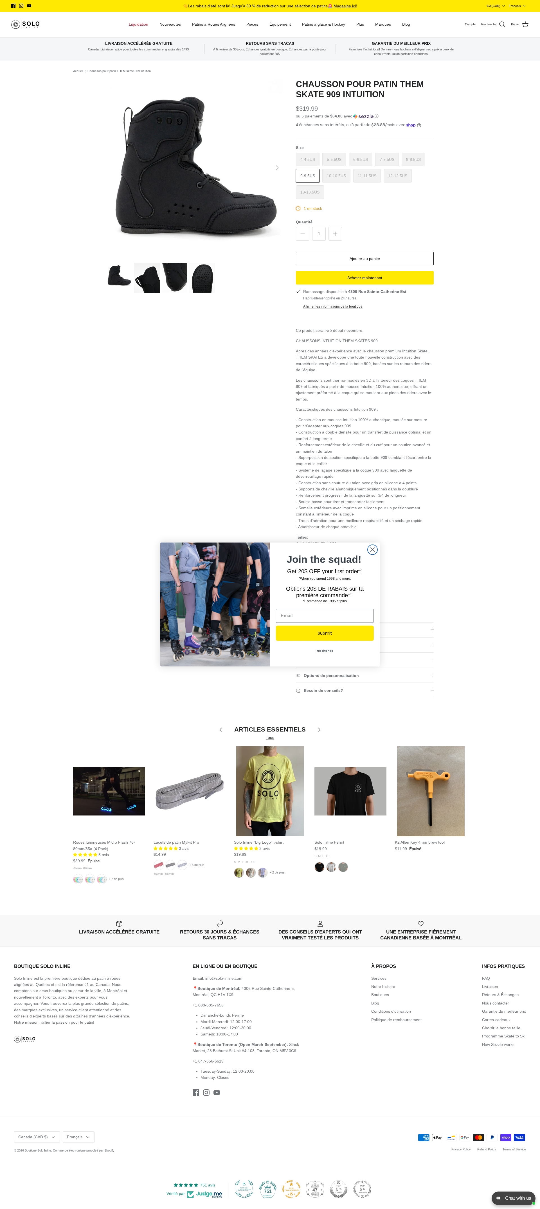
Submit (325, 633)
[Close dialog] (372, 550)
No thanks (325, 651)
